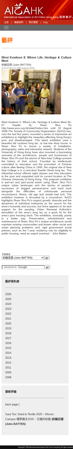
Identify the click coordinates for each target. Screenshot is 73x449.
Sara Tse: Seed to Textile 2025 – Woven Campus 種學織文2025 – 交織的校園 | (34, 419)
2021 (8, 318)
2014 (8, 352)
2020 (8, 323)
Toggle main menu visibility (4, 27)
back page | (12, 404)
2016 (8, 343)
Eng (45, 22)
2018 (8, 333)
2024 (8, 303)
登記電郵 (33, 22)
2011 (8, 367)
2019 (8, 328)
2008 (8, 377)
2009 (8, 372)
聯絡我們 (18, 22)
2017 (8, 338)
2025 (8, 299)
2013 (8, 357)
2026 (8, 294)
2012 (8, 362)
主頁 (6, 22)
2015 (8, 347)
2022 (8, 313)
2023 (8, 308)
